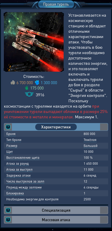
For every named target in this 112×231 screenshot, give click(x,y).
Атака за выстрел (19, 169)
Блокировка (15, 193)
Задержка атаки (18, 175)
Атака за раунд (17, 163)
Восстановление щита (22, 157)
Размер (11, 146)
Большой (90, 146)
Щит (9, 152)
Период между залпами (24, 187)
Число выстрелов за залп (25, 181)
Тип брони (13, 140)
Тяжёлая (90, 140)
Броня (11, 134)
